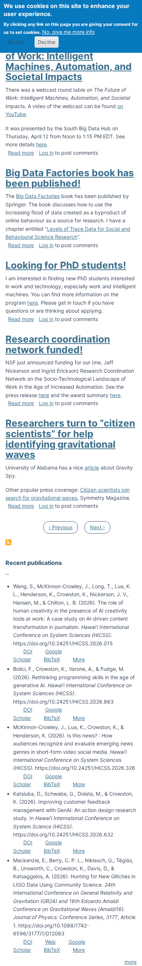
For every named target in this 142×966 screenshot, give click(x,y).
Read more (21, 153)
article (91, 467)
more (131, 962)
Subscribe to (8, 542)
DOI (27, 651)
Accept (15, 42)
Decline (46, 42)
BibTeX (52, 659)
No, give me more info (68, 32)
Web (50, 942)
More (79, 659)
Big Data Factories (38, 196)
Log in (46, 153)
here (41, 144)
